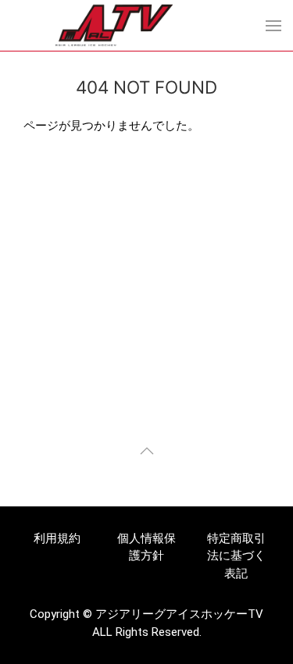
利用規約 (57, 538)
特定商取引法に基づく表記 (236, 556)
